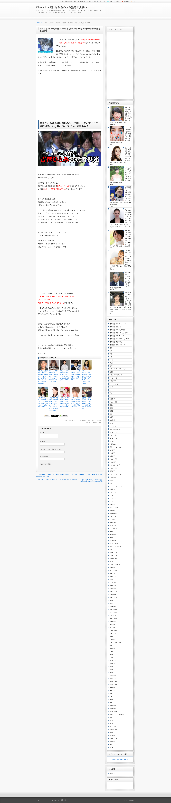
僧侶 (111, 717)
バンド (111, 360)
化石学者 (112, 519)
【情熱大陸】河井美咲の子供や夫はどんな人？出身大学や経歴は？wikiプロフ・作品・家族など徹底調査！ (64, 402)
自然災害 (112, 741)
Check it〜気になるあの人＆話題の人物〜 (61, 7)
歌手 (111, 357)
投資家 (111, 408)
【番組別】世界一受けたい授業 (119, 333)
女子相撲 (112, 489)
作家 (111, 645)
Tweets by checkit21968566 (120, 759)
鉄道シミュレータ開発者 (117, 714)
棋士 (111, 702)
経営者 (111, 405)
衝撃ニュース (113, 739)
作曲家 (111, 669)
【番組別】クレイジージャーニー (119, 336)
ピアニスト (113, 678)
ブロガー (112, 627)
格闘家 (111, 480)
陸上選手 (112, 456)
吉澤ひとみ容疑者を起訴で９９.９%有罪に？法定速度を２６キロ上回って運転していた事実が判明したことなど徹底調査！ (54, 376)
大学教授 (112, 420)
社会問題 (112, 735)
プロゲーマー (113, 492)
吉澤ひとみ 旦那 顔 (96, 420)
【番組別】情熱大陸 (115, 327)
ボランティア (113, 570)
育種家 (111, 537)
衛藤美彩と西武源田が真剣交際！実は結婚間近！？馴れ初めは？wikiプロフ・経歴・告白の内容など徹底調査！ (86, 403)
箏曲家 (111, 672)
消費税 (111, 733)
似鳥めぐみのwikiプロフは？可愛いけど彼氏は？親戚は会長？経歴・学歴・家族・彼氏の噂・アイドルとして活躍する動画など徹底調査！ (86, 377)
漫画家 (111, 636)
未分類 (111, 747)
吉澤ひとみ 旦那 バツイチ (71, 420)
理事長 (111, 411)
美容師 (111, 372)
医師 (111, 696)
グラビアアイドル (115, 381)
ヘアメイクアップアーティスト (119, 369)
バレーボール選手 (115, 465)
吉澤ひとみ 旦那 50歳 (84, 420)
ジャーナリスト (114, 435)
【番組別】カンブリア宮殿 (117, 330)
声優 (111, 354)
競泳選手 (112, 471)
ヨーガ (111, 723)
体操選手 (112, 453)
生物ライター (113, 516)
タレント (112, 423)
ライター (112, 687)
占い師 (111, 720)
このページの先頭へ (129, 800)
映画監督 (112, 399)
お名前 (42, 442)
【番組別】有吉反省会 (116, 342)
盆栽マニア (113, 579)
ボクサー (112, 483)
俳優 (111, 348)
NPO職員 (112, 567)
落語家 (111, 654)
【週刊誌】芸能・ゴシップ (117, 345)
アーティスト (113, 378)
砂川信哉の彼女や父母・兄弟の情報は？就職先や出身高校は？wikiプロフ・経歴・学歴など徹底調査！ (75, 402)
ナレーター (113, 396)
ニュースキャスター (115, 429)
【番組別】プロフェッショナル (119, 324)
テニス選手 (113, 462)
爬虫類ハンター (114, 513)
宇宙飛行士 (113, 705)
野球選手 (112, 450)
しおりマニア (113, 555)
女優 (111, 351)
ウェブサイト (44, 456)
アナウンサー (113, 426)
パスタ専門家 (113, 597)
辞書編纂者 (113, 522)
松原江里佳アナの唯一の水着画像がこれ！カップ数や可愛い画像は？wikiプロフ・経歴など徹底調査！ (43, 402)
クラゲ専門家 (113, 528)
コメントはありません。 (92, 422)
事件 (42, 23)
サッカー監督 (113, 402)
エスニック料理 (114, 507)
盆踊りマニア (113, 552)
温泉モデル (113, 621)
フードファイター (115, 498)
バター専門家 (113, 591)
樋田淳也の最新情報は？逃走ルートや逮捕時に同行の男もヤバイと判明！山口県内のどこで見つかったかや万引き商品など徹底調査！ (43, 377)
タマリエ (112, 504)
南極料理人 (113, 606)
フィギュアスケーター (116, 474)
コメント (43, 432)
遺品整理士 (113, 708)
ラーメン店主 (113, 618)
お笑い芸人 (113, 633)
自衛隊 (111, 417)
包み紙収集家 (113, 558)
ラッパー (112, 393)
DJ (110, 390)
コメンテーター (114, 438)
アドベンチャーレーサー (117, 486)
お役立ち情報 (113, 729)
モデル (111, 366)
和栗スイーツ (113, 615)
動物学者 (112, 510)
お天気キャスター (115, 432)
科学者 (111, 531)
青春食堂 (112, 600)
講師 (111, 693)
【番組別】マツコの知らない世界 (119, 339)
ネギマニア (113, 576)
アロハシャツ (113, 582)
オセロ (111, 495)
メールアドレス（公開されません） (51, 449)
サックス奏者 (113, 681)
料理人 (111, 603)
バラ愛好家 (113, 540)
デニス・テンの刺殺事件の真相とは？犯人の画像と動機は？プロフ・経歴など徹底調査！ (75, 375)
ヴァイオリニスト (115, 675)
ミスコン (112, 441)
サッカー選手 (113, 459)
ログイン (112, 773)
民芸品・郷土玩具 (115, 564)
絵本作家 (112, 639)
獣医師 (111, 699)
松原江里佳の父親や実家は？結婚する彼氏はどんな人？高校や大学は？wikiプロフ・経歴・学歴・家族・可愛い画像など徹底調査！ (53, 404)
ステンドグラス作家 (115, 642)
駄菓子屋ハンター (115, 573)
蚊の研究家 (113, 525)
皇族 (111, 414)
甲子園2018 (113, 444)
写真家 (111, 657)
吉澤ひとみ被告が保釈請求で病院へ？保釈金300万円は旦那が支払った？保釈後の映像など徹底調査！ (64, 375)
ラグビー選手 (113, 468)
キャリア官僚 (113, 711)
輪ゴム (111, 561)
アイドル (112, 363)
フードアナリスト (115, 501)
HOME (38, 23)
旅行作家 (112, 648)
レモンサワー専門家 (115, 546)
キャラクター (113, 726)
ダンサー (112, 387)
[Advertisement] (54, 102)
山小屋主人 (113, 588)
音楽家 (111, 666)
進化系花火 (113, 585)
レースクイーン (114, 384)
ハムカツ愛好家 (114, 543)
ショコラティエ (114, 612)
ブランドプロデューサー (117, 375)
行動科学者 (113, 534)
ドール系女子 (113, 630)
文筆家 (111, 651)
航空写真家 (113, 660)
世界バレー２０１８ (115, 447)
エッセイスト (113, 684)
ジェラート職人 (114, 609)
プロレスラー (113, 477)
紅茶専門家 (113, 594)
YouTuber (112, 624)
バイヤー (112, 549)
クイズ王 (112, 690)
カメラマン (113, 663)
